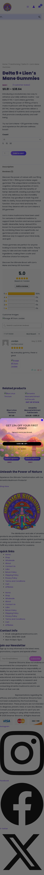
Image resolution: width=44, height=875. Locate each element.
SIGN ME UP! (22, 443)
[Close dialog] (42, 420)
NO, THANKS (22, 449)
